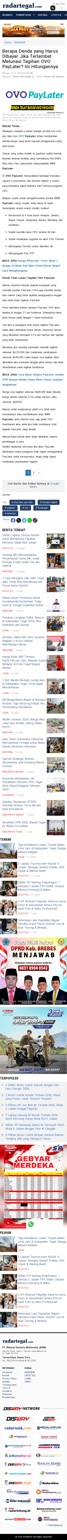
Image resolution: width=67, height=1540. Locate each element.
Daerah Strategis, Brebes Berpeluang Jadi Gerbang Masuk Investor (23, 762)
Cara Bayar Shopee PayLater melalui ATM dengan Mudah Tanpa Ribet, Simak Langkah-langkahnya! (33, 380)
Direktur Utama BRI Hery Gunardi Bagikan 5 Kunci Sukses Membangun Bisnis (23, 641)
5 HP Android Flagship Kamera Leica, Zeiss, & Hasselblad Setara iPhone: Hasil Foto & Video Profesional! (42, 905)
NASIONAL (43, 15)
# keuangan (42, 508)
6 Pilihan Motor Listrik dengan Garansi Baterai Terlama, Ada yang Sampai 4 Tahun (32, 1137)
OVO (21, 136)
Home (8, 42)
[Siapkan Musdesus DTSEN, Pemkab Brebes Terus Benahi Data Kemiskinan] (56, 808)
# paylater (10, 508)
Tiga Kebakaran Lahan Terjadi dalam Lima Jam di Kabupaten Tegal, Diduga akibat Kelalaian (42, 848)
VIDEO (28, 1381)
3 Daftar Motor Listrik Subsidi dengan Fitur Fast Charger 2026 (30, 1087)
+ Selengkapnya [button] (54, 1525)
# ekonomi (10, 513)
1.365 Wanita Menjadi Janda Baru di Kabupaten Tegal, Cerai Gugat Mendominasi (23, 684)
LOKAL (28, 1378)
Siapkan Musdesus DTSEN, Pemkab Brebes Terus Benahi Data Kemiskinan (21, 805)
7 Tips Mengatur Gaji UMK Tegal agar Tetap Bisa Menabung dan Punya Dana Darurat (23, 582)
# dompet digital (48, 502)
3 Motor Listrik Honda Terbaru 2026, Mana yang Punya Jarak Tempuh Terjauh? (31, 1097)
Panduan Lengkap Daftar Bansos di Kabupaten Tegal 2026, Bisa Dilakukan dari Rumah (23, 621)
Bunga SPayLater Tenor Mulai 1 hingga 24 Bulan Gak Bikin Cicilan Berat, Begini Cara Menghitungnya (31, 266)
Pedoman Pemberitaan (8, 1396)
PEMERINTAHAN (23, 15)
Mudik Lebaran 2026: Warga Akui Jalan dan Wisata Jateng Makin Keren (23, 723)
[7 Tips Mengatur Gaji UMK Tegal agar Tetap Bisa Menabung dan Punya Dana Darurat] (56, 584)
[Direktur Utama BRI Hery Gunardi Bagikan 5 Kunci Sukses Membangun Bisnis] (56, 643)
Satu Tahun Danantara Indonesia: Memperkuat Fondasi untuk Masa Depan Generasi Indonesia (23, 743)
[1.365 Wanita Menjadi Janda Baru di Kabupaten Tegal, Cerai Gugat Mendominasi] (56, 686)
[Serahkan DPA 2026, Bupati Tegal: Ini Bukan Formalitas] (56, 827)
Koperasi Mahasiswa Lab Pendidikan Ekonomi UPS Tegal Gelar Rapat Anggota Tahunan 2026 (22, 784)
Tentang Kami (9, 1385)
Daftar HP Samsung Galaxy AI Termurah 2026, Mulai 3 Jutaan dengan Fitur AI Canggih (33, 1127)
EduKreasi (7, 15)
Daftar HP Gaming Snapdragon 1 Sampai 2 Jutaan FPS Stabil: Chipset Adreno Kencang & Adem (41, 886)
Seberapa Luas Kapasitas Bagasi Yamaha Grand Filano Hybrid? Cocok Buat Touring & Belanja (41, 924)
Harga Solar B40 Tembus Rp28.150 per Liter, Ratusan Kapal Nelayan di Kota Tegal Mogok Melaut (24, 662)
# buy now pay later (22, 502)
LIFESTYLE (56, 15)
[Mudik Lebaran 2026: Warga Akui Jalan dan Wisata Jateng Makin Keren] (56, 725)
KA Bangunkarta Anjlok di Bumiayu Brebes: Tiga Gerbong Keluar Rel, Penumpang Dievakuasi (24, 703)
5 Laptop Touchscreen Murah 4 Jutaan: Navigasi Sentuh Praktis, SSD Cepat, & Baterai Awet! (41, 867)
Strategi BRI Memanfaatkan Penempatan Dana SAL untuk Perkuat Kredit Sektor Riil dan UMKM (21, 560)
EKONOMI (19, 42)
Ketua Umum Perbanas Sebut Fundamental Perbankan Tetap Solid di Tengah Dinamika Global (22, 601)
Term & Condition (7, 1389)
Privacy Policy (9, 1378)
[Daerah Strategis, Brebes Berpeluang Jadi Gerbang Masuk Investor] (56, 765)
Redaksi (6, 1381)
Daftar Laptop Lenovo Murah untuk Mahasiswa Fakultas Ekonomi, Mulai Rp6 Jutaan (20, 539)
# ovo (25, 508)
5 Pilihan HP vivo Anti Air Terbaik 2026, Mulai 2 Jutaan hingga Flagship (32, 1107)
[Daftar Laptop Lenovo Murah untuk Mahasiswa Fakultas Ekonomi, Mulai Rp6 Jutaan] (56, 541)
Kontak (5, 1375)
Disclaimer (7, 1372)
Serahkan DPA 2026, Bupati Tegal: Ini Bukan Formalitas (24, 824)
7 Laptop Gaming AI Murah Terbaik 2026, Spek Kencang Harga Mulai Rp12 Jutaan (30, 1117)
